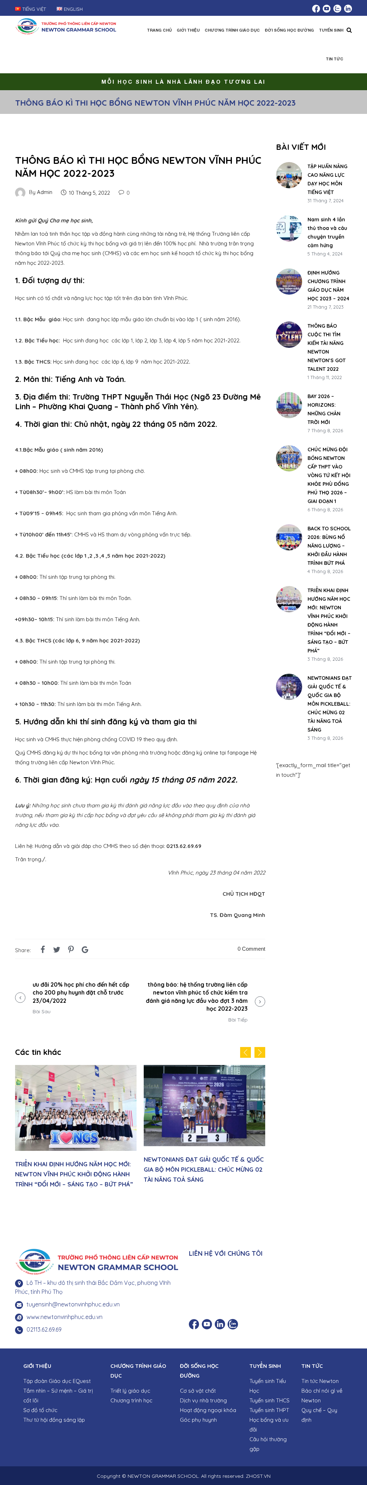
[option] (76, 1128)
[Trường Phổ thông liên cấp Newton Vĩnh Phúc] (65, 25)
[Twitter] (56, 950)
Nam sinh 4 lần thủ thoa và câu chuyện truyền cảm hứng (327, 232)
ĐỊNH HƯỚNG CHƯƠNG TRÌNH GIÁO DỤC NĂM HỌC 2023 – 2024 (328, 285)
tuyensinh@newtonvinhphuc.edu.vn (73, 1304)
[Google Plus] (85, 950)
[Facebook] (42, 950)
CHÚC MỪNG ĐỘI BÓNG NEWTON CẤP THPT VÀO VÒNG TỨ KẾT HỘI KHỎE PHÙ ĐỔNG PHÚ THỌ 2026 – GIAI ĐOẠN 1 (329, 475)
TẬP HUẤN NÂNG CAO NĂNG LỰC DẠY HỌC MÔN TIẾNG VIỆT (327, 179)
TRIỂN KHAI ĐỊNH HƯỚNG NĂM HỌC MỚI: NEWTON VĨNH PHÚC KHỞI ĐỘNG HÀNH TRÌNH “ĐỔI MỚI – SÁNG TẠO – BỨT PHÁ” (74, 1174)
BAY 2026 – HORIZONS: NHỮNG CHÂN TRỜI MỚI (324, 409)
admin (44, 192)
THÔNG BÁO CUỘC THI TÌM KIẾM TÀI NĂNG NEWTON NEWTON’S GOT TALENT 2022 (326, 347)
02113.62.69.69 (44, 1329)
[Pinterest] (71, 950)
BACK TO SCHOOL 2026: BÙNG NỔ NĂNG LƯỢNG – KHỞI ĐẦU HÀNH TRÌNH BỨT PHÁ (329, 545)
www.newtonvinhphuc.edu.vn (65, 1316)
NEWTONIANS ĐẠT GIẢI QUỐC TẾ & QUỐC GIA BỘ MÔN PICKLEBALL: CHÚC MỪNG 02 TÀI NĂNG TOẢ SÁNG (204, 1169)
